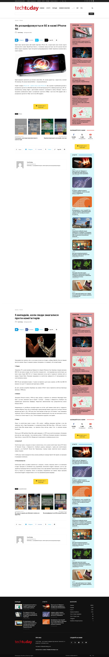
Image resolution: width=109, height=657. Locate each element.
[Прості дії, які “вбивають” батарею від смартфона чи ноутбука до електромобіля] (82, 162)
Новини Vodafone (76, 39)
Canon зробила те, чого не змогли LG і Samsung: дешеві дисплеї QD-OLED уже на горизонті (60, 127)
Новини (21, 20)
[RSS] (75, 642)
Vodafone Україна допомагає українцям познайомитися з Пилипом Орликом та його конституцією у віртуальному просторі (80, 101)
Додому (16, 20)
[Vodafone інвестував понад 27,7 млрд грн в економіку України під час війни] (82, 33)
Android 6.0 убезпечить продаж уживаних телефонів (47, 127)
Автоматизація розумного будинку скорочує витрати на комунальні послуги (80, 255)
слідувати (82, 133)
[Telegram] (78, 642)
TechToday (20, 32)
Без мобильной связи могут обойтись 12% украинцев (20, 127)
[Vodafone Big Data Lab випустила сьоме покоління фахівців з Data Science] (82, 52)
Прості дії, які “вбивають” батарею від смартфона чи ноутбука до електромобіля (80, 172)
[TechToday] (16, 32)
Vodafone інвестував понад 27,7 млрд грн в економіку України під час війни (81, 43)
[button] (92, 8)
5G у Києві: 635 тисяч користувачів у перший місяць (80, 81)
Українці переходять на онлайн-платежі (55, 138)
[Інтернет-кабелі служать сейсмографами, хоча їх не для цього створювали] (82, 182)
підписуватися (90, 133)
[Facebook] (85, 1)
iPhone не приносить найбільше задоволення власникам (34, 127)
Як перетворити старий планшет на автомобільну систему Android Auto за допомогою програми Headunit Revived (29, 624)
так (74, 133)
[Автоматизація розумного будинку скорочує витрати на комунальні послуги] (82, 245)
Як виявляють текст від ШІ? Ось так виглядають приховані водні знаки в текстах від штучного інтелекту (81, 212)
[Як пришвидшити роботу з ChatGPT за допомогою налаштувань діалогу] (18, 606)
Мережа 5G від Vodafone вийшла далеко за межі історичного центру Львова (81, 122)
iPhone (20, 113)
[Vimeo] (91, 1)
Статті (73, 169)
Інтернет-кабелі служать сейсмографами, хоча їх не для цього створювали (81, 192)
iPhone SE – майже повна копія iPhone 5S (35, 85)
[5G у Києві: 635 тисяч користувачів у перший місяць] (82, 72)
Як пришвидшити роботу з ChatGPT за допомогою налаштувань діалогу (29, 606)
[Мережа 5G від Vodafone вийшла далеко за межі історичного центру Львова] (82, 112)
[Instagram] (87, 1)
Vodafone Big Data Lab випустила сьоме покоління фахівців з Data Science (81, 62)
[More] (56, 40)
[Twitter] (89, 1)
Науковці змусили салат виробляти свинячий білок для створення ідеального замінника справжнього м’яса (81, 274)
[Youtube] (93, 1)
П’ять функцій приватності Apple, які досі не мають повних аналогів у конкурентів (81, 295)
